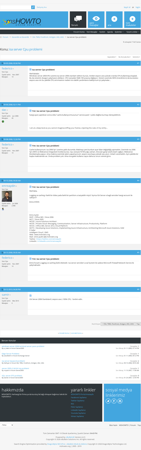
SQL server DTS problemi (12, 375)
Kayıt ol (127, 7)
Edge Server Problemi (10, 353)
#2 (138, 104)
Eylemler (118, 32)
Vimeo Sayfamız (77, 416)
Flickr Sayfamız (77, 407)
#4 (138, 180)
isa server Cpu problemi (25, 49)
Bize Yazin (113, 425)
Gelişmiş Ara (42, 7)
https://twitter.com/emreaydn (48, 239)
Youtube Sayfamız (78, 413)
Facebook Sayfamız (79, 397)
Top (138, 324)
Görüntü (136, 57)
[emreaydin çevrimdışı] (7, 196)
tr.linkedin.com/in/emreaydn (49, 241)
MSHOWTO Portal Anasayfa (82, 394)
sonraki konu (76, 333)
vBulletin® (70, 437)
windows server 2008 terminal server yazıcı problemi (23, 346)
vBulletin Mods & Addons (77, 444)
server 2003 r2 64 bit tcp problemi (15, 368)
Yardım (102, 32)
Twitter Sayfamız (77, 400)
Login (138, 7)
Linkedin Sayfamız (78, 410)
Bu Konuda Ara (124, 57)
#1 (138, 63)
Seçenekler (111, 57)
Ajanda (110, 32)
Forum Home (79, 32)
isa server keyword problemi (13, 361)
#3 (138, 139)
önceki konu (64, 333)
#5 (138, 252)
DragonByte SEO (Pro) (56, 444)
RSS (72, 404)
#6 (138, 289)
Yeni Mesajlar (92, 32)
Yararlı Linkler (131, 32)
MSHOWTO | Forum (127, 425)
